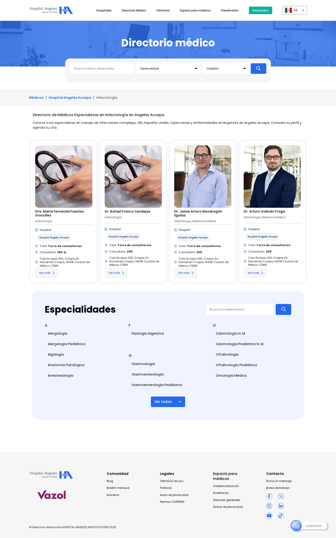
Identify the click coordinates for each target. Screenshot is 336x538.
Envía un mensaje (278, 481)
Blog (110, 481)
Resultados (261, 10)
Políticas (166, 488)
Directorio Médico (134, 10)
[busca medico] (258, 68)
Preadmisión (230, 10)
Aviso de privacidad (174, 495)
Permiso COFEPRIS (172, 502)
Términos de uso (171, 481)
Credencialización (226, 486)
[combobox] (295, 10)
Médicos (36, 97)
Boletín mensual (118, 488)
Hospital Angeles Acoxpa (70, 97)
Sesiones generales (226, 500)
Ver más (45, 273)
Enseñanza (221, 493)
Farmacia (163, 10)
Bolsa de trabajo (278, 488)
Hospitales (104, 10)
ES (296, 10)
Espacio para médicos (195, 10)
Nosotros (113, 495)
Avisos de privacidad (228, 507)
